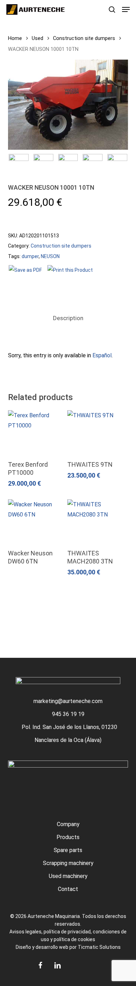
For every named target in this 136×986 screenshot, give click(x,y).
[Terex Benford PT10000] (37, 432)
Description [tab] (68, 318)
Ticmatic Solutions (99, 947)
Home (15, 38)
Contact (68, 889)
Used (37, 38)
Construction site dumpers (84, 38)
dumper (30, 256)
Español (102, 355)
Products (68, 837)
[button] (126, 9)
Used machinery (68, 876)
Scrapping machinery (68, 863)
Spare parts (68, 850)
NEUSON (50, 256)
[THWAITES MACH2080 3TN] (96, 521)
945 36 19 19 (68, 714)
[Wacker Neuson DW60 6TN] (37, 521)
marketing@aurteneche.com (68, 701)
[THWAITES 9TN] (96, 432)
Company (68, 824)
